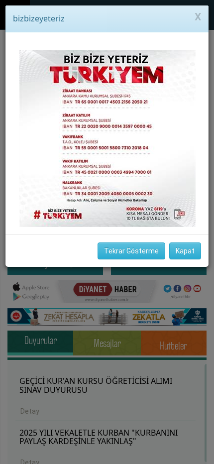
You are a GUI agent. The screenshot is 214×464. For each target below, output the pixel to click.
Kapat (185, 251)
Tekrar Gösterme (131, 251)
